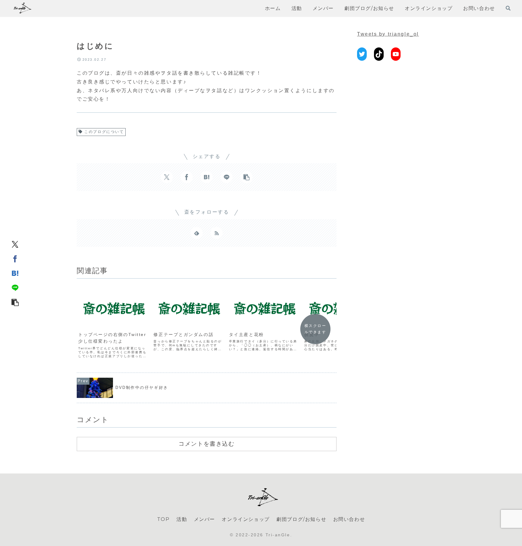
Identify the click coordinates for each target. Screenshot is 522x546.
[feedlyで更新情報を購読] (197, 233)
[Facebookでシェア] (15, 259)
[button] (15, 302)
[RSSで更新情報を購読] (217, 233)
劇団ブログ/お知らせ (301, 519)
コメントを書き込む (206, 443)
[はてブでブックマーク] (15, 273)
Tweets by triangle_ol (388, 34)
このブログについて (104, 132)
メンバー (204, 519)
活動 (181, 519)
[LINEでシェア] (15, 288)
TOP (163, 519)
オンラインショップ (245, 519)
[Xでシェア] (15, 244)
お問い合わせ (349, 519)
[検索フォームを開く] (508, 8)
